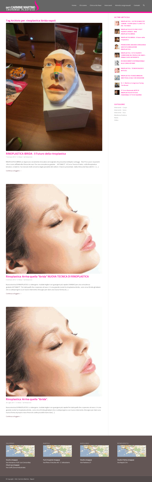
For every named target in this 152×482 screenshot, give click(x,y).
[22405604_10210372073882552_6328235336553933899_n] (54, 87)
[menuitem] (74, 5)
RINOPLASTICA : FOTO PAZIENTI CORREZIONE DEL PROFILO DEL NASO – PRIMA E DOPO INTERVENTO (133, 55)
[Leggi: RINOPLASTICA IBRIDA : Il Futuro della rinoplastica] (117, 39)
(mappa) (14, 460)
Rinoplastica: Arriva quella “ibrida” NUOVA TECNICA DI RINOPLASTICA (47, 276)
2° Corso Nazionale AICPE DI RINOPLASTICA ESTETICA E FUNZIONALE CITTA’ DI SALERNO (131, 92)
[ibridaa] (54, 351)
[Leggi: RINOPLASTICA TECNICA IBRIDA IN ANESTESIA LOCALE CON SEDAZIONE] (117, 78)
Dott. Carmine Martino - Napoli (24, 479)
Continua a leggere (13, 171)
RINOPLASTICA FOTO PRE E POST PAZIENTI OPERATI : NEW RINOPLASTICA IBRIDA (131, 31)
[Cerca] (143, 5)
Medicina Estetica (120, 115)
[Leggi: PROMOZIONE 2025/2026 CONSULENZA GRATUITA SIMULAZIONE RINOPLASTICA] (117, 47)
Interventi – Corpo (120, 107)
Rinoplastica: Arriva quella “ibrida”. (27, 399)
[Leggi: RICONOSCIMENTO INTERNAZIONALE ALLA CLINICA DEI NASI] (117, 63)
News (20, 157)
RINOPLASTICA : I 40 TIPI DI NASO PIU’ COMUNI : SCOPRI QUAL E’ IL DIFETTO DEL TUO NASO (133, 23)
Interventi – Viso (120, 112)
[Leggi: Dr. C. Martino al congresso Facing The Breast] (117, 85)
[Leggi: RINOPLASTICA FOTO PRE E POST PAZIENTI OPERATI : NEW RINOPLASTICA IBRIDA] (117, 31)
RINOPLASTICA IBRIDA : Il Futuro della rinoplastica (36, 153)
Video (116, 120)
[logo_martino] (22, 5)
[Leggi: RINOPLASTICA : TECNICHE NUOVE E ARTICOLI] (117, 70)
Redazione (29, 157)
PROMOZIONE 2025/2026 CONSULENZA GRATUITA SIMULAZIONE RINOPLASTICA (133, 47)
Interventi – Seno (120, 110)
